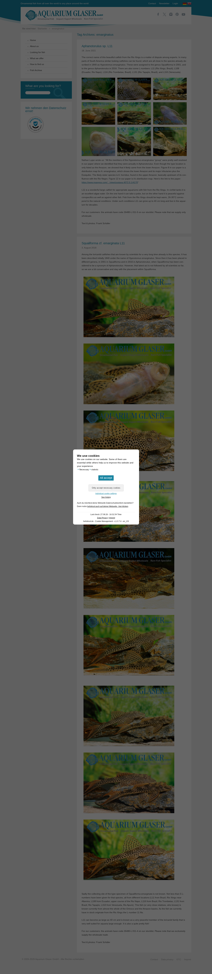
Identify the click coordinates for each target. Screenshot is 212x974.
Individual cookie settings (106, 493)
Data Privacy (102, 518)
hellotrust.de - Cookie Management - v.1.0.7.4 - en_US (106, 521)
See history (106, 497)
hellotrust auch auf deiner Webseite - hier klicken (107, 506)
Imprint (112, 518)
